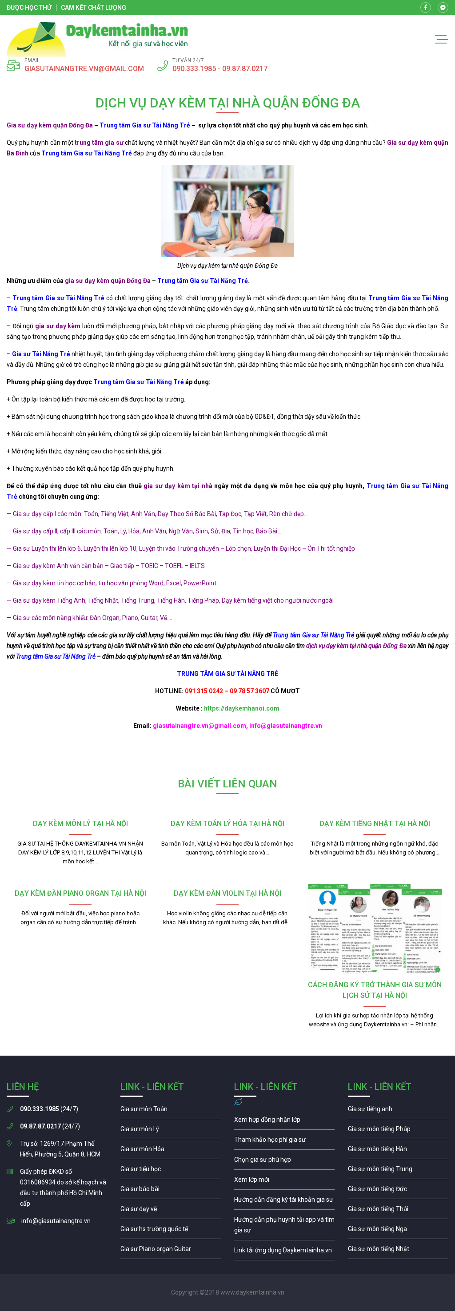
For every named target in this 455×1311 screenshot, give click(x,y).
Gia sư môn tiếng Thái (398, 1211)
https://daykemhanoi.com (241, 708)
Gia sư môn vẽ (170, 1211)
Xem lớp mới (284, 1181)
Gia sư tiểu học (170, 1171)
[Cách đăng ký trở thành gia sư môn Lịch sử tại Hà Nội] (375, 929)
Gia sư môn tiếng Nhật (398, 1251)
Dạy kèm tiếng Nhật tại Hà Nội (374, 823)
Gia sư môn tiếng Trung (398, 1171)
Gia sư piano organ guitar (170, 1251)
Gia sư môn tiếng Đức (398, 1191)
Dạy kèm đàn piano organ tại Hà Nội (80, 893)
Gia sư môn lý (170, 1131)
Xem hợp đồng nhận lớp (284, 1121)
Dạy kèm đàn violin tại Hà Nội (227, 893)
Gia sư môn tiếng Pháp (398, 1131)
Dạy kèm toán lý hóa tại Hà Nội (227, 823)
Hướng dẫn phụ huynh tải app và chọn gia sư (284, 1227)
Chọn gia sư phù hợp (284, 1161)
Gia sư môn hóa (170, 1151)
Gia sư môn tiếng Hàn (398, 1151)
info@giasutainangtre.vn (56, 1220)
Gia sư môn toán (170, 1111)
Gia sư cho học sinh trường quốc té (170, 1231)
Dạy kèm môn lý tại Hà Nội (80, 823)
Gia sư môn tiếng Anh (398, 1111)
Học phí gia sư (284, 1141)
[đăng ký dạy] (97, 39)
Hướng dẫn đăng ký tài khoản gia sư (284, 1201)
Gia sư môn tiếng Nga (284, 1252)
